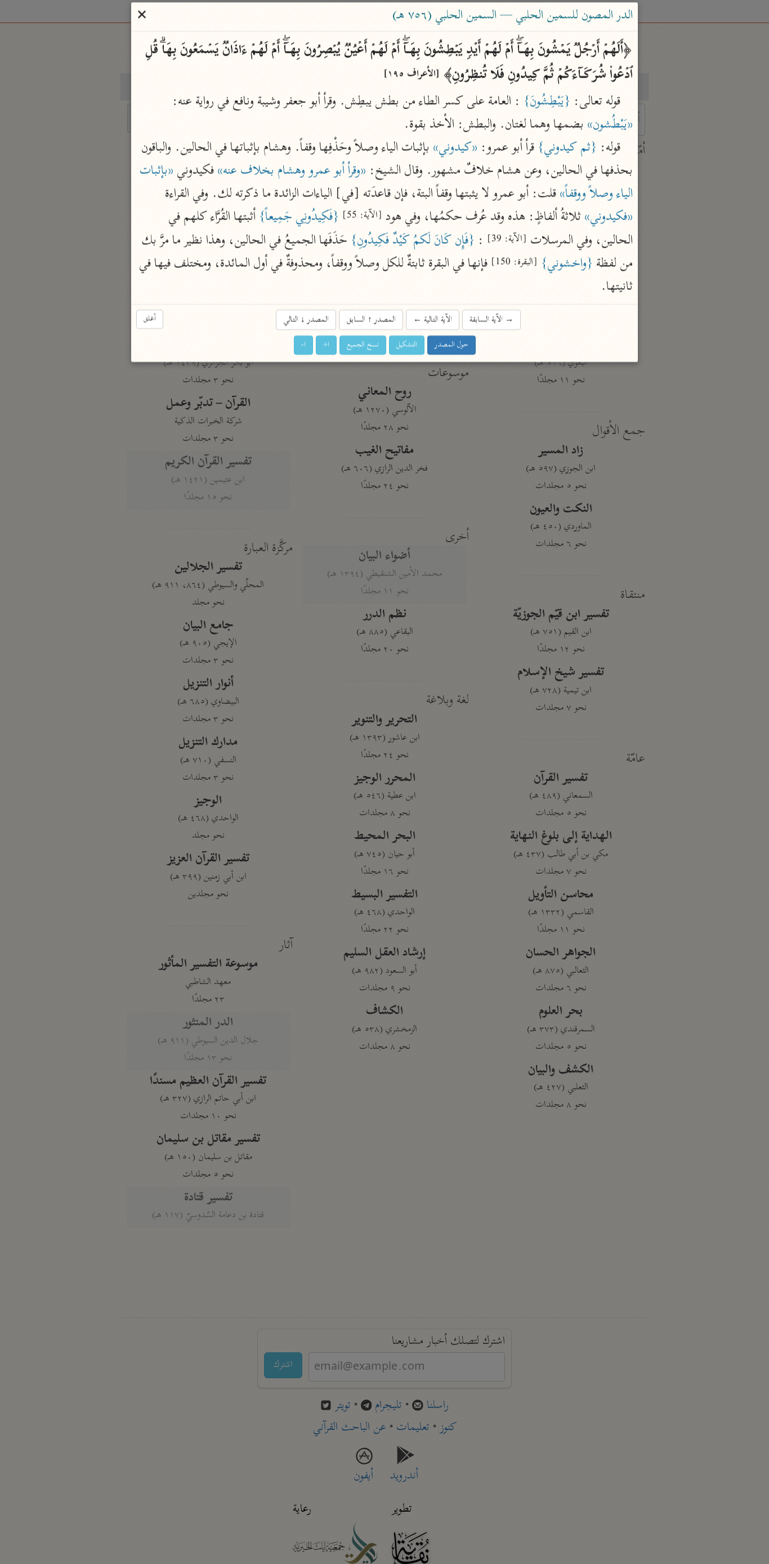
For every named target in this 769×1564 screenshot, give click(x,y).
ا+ (326, 345)
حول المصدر (451, 345)
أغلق (150, 318)
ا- (303, 345)
